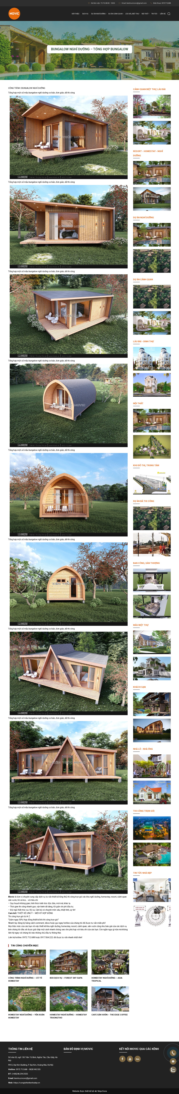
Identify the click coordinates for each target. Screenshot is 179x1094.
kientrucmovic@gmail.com (25, 1078)
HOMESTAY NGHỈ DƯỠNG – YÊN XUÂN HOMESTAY (26, 1016)
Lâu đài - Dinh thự (143, 341)
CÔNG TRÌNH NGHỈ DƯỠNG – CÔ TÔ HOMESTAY (25, 979)
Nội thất (145, 14)
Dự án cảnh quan (115, 14)
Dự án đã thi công (143, 501)
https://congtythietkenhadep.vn (26, 1083)
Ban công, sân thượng (146, 563)
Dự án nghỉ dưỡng (98, 14)
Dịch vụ (85, 14)
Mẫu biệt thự (140, 625)
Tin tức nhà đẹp (142, 873)
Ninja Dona (102, 1091)
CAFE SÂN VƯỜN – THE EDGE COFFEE (109, 1015)
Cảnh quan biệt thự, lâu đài (149, 89)
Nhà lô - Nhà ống (143, 749)
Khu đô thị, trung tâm (146, 465)
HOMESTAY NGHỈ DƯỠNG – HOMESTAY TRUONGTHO (68, 1016)
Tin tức (154, 14)
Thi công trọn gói (143, 811)
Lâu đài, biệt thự (132, 14)
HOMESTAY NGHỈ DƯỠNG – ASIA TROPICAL (106, 979)
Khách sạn (139, 687)
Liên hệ (163, 14)
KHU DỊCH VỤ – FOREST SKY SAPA (66, 978)
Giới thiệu (75, 14)
